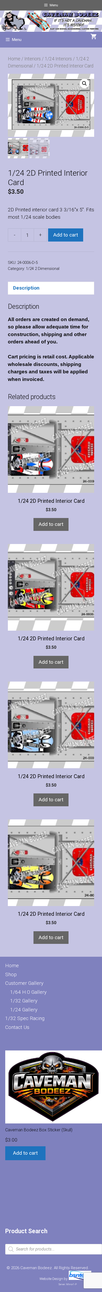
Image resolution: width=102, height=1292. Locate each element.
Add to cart (65, 235)
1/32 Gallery (23, 1001)
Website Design (51, 1279)
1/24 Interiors (58, 58)
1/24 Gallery (23, 1010)
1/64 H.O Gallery (28, 992)
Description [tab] (26, 288)
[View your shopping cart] (93, 37)
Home (14, 58)
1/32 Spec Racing (24, 1018)
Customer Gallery (24, 983)
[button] (84, 83)
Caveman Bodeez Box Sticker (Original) (60, 1110)
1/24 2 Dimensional (42, 268)
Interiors (32, 58)
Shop (11, 974)
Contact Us (17, 1027)
